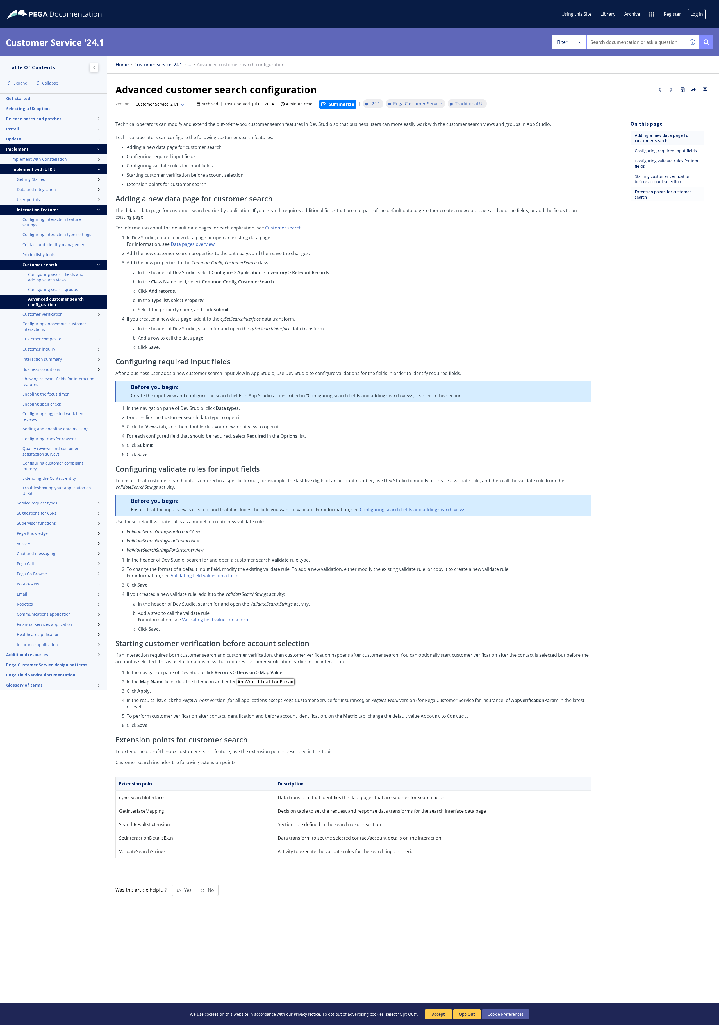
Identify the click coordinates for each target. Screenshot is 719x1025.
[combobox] (636, 42)
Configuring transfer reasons (49, 439)
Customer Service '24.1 (158, 64)
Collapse (50, 83)
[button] (692, 42)
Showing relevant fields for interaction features (58, 381)
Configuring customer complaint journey (52, 465)
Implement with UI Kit (33, 169)
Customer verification (42, 314)
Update (13, 139)
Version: (123, 103)
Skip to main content (25, 6)
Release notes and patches (34, 118)
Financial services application (44, 624)
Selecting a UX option (28, 108)
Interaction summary (42, 359)
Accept (438, 1014)
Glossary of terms (24, 685)
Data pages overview (193, 244)
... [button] (189, 64)
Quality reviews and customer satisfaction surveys (50, 451)
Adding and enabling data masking (55, 428)
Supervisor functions (36, 523)
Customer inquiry (38, 349)
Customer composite (41, 339)
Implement (17, 149)
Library (607, 14)
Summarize (341, 104)
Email (22, 594)
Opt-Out (467, 1014)
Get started (18, 98)
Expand (20, 83)
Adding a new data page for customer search (663, 138)
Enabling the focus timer (45, 394)
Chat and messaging (36, 553)
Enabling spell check (41, 404)
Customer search (39, 264)
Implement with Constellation (39, 159)
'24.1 (375, 104)
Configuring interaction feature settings (51, 222)
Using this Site (576, 14)
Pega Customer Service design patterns (46, 664)
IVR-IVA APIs (28, 584)
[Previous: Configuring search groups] (660, 89)
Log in (696, 14)
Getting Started (31, 179)
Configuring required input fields (666, 150)
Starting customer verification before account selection (662, 179)
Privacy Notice (307, 1014)
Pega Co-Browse (32, 573)
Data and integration (36, 189)
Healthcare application (38, 634)
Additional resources (27, 654)
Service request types (37, 503)
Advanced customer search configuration (56, 301)
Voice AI (24, 543)
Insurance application (37, 644)
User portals (28, 199)
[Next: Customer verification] (671, 89)
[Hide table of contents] (94, 67)
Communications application (44, 614)
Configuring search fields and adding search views (55, 277)
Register (672, 14)
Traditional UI (469, 104)
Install (12, 128)
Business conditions (41, 369)
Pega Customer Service (417, 104)
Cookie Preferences (506, 1014)
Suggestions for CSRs (36, 513)
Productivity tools (38, 254)
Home (122, 64)
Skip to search (68, 6)
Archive (632, 14)
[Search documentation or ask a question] (706, 42)
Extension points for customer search (663, 194)
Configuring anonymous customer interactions (54, 326)
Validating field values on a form (204, 575)
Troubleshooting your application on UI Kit (56, 490)
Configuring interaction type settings (56, 234)
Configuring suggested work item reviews (53, 416)
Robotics (25, 604)
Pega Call (25, 563)
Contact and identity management (54, 244)
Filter (562, 42)
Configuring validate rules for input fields (668, 163)
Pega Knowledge (32, 533)
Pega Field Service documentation (40, 675)
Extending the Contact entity (49, 478)
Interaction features (38, 209)
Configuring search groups (53, 289)
